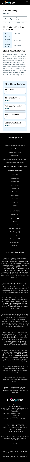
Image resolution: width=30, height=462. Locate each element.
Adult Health (11, 268)
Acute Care (15, 142)
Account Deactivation (18, 457)
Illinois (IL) (15, 205)
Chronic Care (15, 308)
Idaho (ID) (15, 202)
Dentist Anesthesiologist (21, 316)
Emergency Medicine (9, 337)
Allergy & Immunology (22, 276)
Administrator (15, 155)
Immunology (21, 378)
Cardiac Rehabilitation (8, 298)
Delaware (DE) (15, 218)
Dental (25, 314)
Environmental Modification (11, 344)
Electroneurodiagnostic (20, 332)
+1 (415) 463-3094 (15, 440)
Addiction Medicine (15, 148)
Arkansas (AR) (15, 181)
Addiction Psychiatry (15, 152)
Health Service (15, 366)
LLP (15, 456)
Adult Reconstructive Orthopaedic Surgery (15, 166)
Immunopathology (7, 379)
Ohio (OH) (15, 235)
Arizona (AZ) (15, 178)
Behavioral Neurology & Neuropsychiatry (14, 283)
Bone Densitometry (8, 288)
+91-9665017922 (15, 415)
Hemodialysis (14, 370)
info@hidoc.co (15, 417)
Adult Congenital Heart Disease (15, 162)
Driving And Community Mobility (15, 326)
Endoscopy (7, 343)
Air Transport (5, 276)
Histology (15, 372)
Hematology (13, 368)
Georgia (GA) (15, 195)
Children (25, 306)
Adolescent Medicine (22, 263)
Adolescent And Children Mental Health (15, 159)
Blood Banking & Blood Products (18, 292)
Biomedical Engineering (17, 285)
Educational (5, 332)
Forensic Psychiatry (21, 361)
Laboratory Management (11, 387)
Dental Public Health (7, 316)
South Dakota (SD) (15, 242)
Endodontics (22, 341)
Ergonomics (23, 344)
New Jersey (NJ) (15, 232)
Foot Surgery (16, 359)
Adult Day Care (11, 267)
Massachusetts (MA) (15, 228)
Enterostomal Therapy (18, 343)
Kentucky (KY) (15, 225)
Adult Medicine (20, 268)
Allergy (12, 276)
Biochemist (5, 285)
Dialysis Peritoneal (21, 325)
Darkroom (19, 314)
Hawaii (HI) (15, 198)
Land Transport (13, 390)
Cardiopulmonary (22, 299)
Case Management (15, 303)
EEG (11, 332)
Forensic (23, 359)
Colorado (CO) (15, 188)
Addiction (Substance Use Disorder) (15, 145)
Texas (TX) (15, 245)
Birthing (20, 290)
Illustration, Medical (10, 378)
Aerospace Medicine (23, 274)
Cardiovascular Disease (7, 301)
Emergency (16, 334)
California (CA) (15, 185)
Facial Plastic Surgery (7, 350)
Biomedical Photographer (9, 290)
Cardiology (13, 299)
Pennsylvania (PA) (15, 238)
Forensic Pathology (8, 361)
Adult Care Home (8, 265)
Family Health (24, 350)
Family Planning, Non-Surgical (12, 352)
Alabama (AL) (15, 214)
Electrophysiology (7, 334)
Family (17, 350)
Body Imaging (25, 287)
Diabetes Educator (15, 321)
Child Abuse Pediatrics (15, 306)
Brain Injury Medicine (21, 288)
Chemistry (13, 305)
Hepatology (22, 370)
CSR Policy (15, 443)
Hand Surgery (6, 366)
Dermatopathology (10, 318)
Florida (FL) (15, 192)
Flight (21, 357)
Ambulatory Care (15, 277)
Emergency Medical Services (16, 336)
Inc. (18, 456)
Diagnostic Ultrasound (17, 323)
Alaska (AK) (15, 174)
